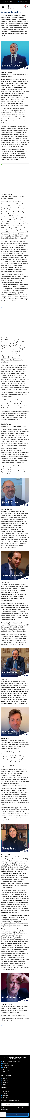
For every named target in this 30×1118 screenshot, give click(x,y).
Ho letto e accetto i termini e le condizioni (13, 1108)
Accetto (5, 1109)
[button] (3, 7)
